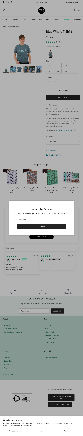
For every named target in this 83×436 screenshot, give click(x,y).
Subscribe (41, 226)
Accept (41, 431)
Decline (66, 431)
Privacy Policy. (27, 425)
